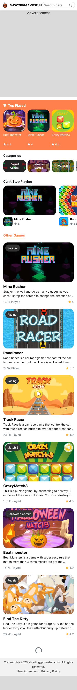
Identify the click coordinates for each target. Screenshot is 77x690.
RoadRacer (13, 353)
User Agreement (28, 671)
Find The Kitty (16, 619)
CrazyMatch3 (15, 486)
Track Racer (14, 419)
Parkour (12, 248)
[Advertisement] (38, 53)
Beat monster (15, 552)
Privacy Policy (50, 671)
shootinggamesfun (26, 5)
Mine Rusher (14, 286)
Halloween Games (19, 514)
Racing (12, 314)
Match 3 (12, 447)
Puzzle (11, 580)
